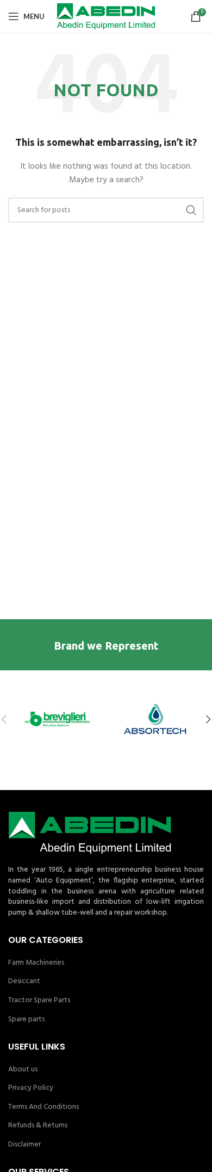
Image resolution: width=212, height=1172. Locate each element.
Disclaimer (24, 1144)
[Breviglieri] (57, 719)
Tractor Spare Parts (39, 1000)
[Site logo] (106, 16)
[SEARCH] (191, 210)
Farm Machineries (36, 963)
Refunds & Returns (37, 1125)
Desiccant (24, 981)
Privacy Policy (30, 1088)
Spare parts (26, 1019)
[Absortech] (155, 719)
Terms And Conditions (43, 1107)
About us (23, 1069)
